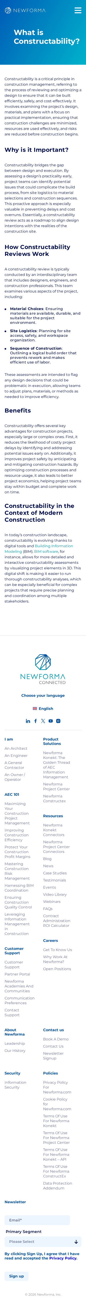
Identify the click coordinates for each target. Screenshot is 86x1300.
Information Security (15, 1084)
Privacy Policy (62, 1258)
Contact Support (12, 1012)
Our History (15, 1050)
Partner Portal (17, 974)
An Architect (16, 748)
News (48, 866)
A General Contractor (14, 765)
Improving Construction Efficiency (17, 835)
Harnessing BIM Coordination (19, 888)
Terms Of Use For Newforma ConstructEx (56, 1171)
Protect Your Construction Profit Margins (17, 852)
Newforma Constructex (54, 798)
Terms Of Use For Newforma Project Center (56, 1138)
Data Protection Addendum (57, 1185)
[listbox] (43, 1241)
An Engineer (16, 755)
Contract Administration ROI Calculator (56, 921)
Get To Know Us (57, 950)
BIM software (46, 551)
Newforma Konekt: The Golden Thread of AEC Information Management (56, 765)
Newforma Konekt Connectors (53, 830)
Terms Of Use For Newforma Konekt (56, 1121)
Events (49, 887)
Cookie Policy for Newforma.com (57, 1104)
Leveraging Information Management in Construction (17, 924)
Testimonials (54, 880)
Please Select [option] (21, 1242)
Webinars (52, 901)
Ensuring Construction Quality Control (18, 902)
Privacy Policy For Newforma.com (57, 1087)
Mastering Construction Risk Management (17, 871)
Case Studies (55, 873)
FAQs (48, 909)
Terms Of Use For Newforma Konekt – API (56, 1155)
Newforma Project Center (56, 786)
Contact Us (53, 1046)
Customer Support (14, 964)
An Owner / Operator (15, 777)
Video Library (55, 894)
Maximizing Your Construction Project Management (17, 813)
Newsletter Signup (53, 1055)
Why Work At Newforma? (55, 959)
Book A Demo (56, 1039)
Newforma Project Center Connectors (56, 847)
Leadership (15, 1043)
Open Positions (57, 969)
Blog (47, 859)
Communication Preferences (19, 1000)
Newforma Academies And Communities (19, 986)
